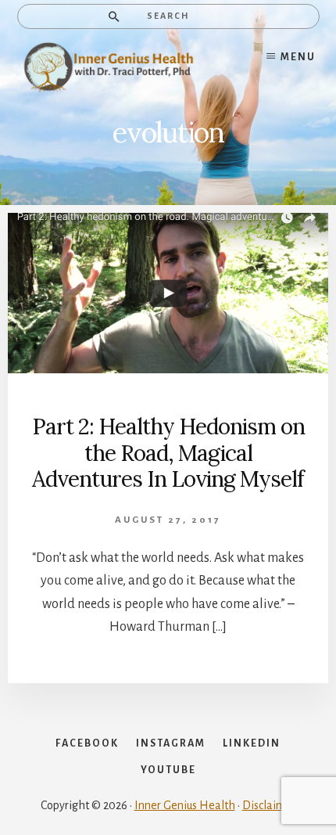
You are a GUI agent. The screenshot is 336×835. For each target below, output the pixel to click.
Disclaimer (269, 805)
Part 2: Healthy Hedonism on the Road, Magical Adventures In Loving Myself (168, 452)
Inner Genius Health (184, 805)
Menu (298, 57)
